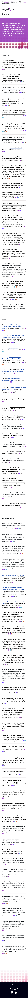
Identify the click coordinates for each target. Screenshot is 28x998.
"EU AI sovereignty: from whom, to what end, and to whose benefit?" (12, 283)
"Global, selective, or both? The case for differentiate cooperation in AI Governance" (13, 101)
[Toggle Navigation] (24, 2)
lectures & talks (10, 31)
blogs (23, 29)
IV (4, 69)
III (22, 92)
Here (12, 874)
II (4, 151)
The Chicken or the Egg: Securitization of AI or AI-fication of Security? (11, 326)
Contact (11, 985)
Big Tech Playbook (13, 348)
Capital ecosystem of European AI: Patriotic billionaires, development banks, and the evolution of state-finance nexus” (14, 112)
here (21, 130)
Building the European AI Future (10, 849)
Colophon (16, 985)
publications (6, 29)
